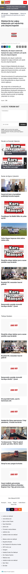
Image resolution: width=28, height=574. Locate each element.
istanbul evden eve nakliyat (10, 534)
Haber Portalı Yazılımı (9, 571)
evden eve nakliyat (8, 516)
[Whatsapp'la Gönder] (9, 47)
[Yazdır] (17, 47)
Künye (9, 502)
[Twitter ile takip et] (12, 509)
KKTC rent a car (7, 547)
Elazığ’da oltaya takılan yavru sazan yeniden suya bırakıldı (16, 7)
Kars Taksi (5, 563)
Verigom (5, 549)
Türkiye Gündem (14, 13)
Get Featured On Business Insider (12, 544)
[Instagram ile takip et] (16, 509)
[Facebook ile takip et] (8, 509)
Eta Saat (5, 565)
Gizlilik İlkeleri (22, 502)
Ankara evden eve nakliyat (10, 539)
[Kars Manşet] (5, 2)
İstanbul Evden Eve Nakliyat (10, 552)
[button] (20, 47)
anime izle (5, 526)
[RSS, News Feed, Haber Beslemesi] (20, 509)
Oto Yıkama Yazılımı (8, 555)
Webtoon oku (6, 557)
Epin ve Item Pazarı (8, 521)
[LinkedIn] (7, 47)
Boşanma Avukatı (7, 542)
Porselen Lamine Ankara (9, 529)
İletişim (15, 502)
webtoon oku (6, 532)
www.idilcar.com (7, 519)
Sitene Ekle (13, 504)
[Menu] (25, 2)
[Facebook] (2, 47)
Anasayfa (5, 13)
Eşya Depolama (7, 524)
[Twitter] (5, 47)
